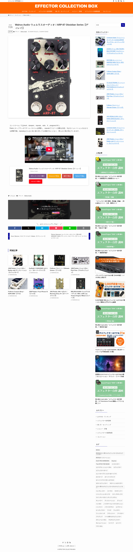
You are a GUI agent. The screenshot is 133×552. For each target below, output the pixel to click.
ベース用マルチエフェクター (113, 516)
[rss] (121, 1)
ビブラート (119, 507)
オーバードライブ (110, 477)
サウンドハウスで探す (38, 176)
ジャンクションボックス (103, 494)
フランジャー (111, 513)
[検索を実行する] (123, 25)
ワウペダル (99, 526)
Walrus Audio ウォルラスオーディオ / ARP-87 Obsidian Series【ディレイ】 (55, 168)
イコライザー (115, 464)
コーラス (109, 491)
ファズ (109, 510)
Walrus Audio (24, 31)
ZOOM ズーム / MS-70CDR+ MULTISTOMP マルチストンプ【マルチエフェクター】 (115, 51)
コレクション (101, 437)
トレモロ (98, 504)
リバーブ (111, 523)
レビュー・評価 (102, 429)
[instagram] (118, 1)
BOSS (98, 450)
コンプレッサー (100, 491)
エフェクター (117, 467)
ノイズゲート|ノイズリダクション (113, 504)
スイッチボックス (117, 494)
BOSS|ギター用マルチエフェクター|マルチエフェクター (109, 453)
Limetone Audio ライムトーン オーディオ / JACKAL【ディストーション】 (116, 130)
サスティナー (118, 491)
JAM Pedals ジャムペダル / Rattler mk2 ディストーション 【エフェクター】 (115, 141)
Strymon (114, 461)
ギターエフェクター (101, 483)
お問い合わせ (70, 546)
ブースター (120, 513)
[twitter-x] (116, 1)
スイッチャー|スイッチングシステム (106, 497)
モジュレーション (101, 523)
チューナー (99, 500)
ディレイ (13, 196)
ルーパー (118, 523)
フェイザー (116, 510)
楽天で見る (67, 176)
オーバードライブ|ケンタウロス (105, 480)
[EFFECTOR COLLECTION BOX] (66, 6)
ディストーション (110, 500)
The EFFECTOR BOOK (103, 464)
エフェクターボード (101, 470)
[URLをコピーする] (83, 228)
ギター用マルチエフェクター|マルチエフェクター (109, 487)
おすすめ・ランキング (104, 416)
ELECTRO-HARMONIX (102, 461)
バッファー (99, 507)
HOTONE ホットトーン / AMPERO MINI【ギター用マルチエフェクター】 (115, 62)
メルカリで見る (36, 181)
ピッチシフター (100, 510)
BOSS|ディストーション (103, 457)
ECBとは (61, 546)
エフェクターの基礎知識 (104, 433)
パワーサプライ (109, 507)
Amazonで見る (54, 176)
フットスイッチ (100, 513)
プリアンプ (99, 516)
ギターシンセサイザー (116, 483)
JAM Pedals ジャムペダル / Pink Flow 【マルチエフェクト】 (115, 96)
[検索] (123, 1)
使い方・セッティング (104, 424)
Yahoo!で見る (80, 176)
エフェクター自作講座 (104, 420)
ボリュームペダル (101, 520)
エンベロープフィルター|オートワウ (106, 473)
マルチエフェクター (114, 520)
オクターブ (99, 477)
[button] (14, 228)
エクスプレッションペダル (103, 467)
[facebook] (113, 1)
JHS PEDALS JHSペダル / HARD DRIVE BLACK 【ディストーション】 (115, 119)
